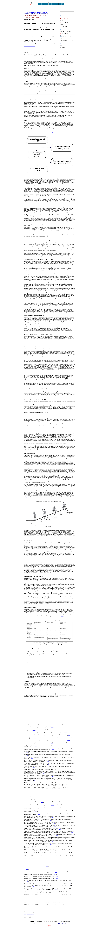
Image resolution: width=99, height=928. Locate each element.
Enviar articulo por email (66, 36)
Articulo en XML (65, 28)
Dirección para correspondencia (29, 46)
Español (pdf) (64, 26)
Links (67, 707)
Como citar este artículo (66, 31)
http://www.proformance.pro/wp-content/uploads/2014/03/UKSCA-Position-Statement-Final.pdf (41, 789)
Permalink (63, 47)
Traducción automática (66, 35)
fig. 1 (53, 132)
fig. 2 (27, 497)
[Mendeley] (61, 43)
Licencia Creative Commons (65, 921)
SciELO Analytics (65, 22)
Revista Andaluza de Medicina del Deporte (36, 12)
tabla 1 (62, 616)
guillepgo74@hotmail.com (29, 914)
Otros (63, 43)
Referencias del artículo (66, 29)
